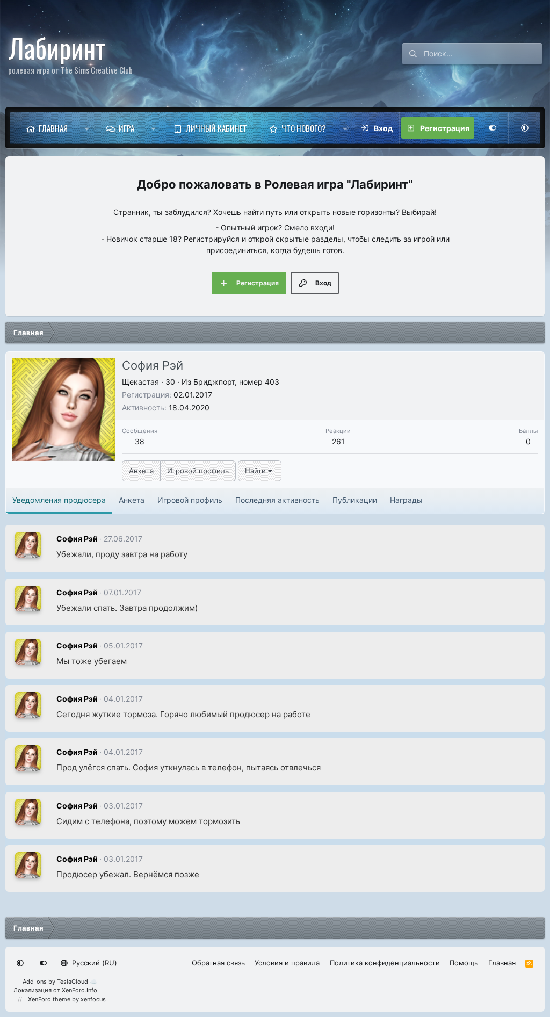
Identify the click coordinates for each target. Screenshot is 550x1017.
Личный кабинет (216, 128)
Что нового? (303, 128)
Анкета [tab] (131, 499)
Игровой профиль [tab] (189, 499)
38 (139, 441)
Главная (53, 128)
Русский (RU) (93, 962)
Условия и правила (287, 962)
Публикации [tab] (354, 499)
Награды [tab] (406, 499)
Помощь (464, 962)
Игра (126, 128)
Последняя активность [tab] (277, 499)
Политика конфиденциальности (385, 962)
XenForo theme (49, 999)
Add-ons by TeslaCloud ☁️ (60, 981)
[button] (86, 128)
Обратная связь (218, 962)
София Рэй (77, 538)
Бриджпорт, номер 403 (236, 381)
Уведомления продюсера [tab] (59, 499)
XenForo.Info (79, 990)
